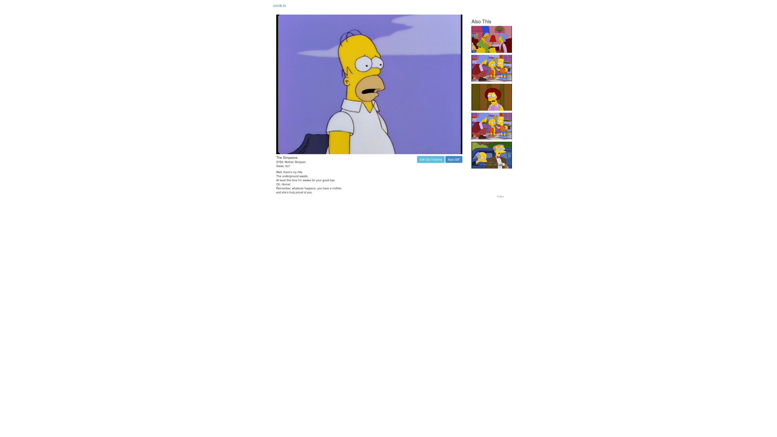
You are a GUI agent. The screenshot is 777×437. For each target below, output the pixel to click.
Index (500, 196)
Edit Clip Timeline (431, 159)
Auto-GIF (454, 159)
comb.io (279, 5)
